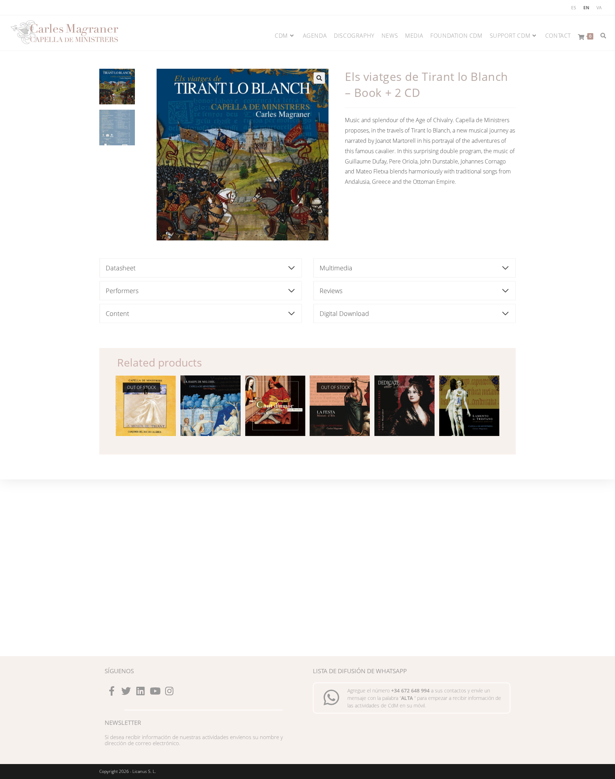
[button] (319, 78)
